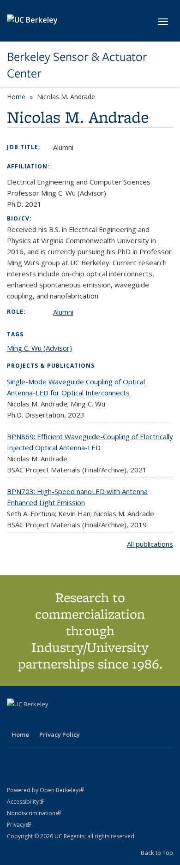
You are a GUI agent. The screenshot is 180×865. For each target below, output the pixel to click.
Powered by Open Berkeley (45, 790)
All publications (150, 544)
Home (16, 96)
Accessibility (25, 801)
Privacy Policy (59, 734)
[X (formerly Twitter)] (15, 719)
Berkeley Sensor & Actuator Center (77, 65)
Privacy (19, 825)
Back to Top (157, 852)
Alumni (63, 311)
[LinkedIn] (33, 719)
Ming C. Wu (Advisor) (39, 347)
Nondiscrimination (34, 813)
